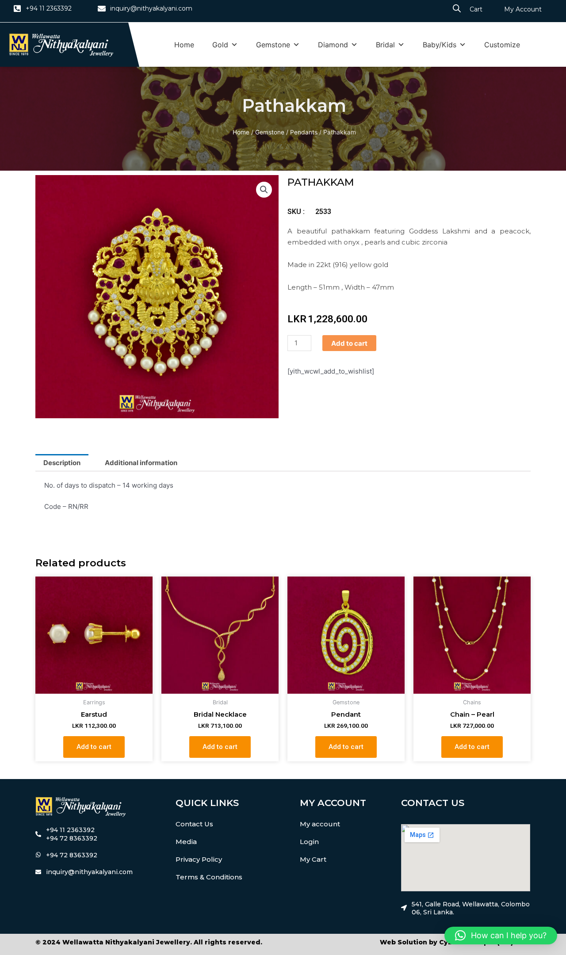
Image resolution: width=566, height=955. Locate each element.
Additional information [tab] (141, 462)
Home (184, 44)
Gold (220, 44)
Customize (502, 44)
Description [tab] (61, 462)
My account (320, 824)
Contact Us (194, 824)
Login (309, 841)
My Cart (313, 859)
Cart (476, 9)
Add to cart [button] (93, 747)
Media (186, 841)
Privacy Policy (199, 859)
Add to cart (349, 343)
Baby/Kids (439, 44)
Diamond (333, 44)
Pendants (303, 132)
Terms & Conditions (209, 877)
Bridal (385, 44)
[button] (264, 190)
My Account (523, 9)
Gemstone (273, 44)
